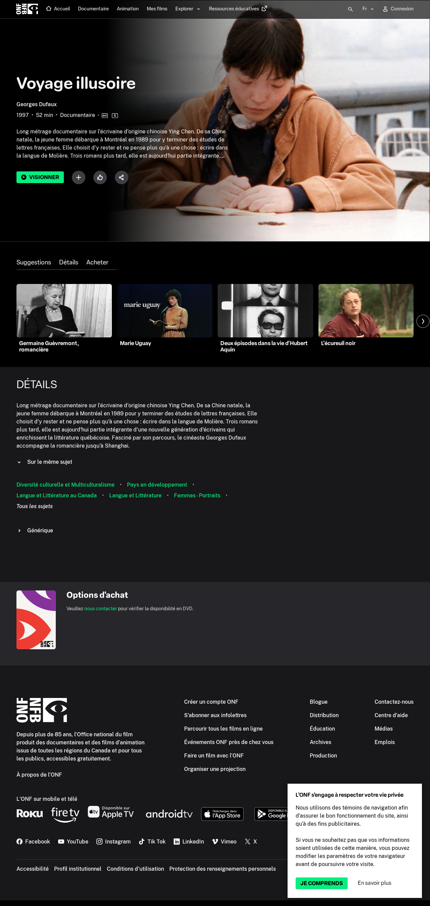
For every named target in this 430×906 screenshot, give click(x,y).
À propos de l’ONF (39, 775)
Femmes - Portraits (197, 495)
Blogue (319, 702)
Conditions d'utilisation (135, 869)
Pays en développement (157, 485)
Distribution (324, 715)
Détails (68, 262)
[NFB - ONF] (27, 9)
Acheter (97, 262)
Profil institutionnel (77, 869)
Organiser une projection (215, 769)
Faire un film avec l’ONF (214, 755)
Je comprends (321, 883)
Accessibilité (32, 869)
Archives (320, 742)
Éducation (322, 729)
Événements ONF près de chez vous (228, 742)
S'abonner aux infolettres (215, 715)
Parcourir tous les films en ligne (223, 729)
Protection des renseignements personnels (222, 869)
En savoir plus (374, 883)
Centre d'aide (391, 715)
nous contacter (100, 608)
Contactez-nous (394, 702)
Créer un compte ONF (211, 702)
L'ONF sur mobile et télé (46, 799)
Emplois (385, 742)
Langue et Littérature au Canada (56, 495)
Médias (384, 729)
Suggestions (33, 262)
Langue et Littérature (135, 495)
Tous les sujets (34, 506)
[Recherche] (350, 9)
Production (323, 755)
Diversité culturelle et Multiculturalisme (65, 485)
